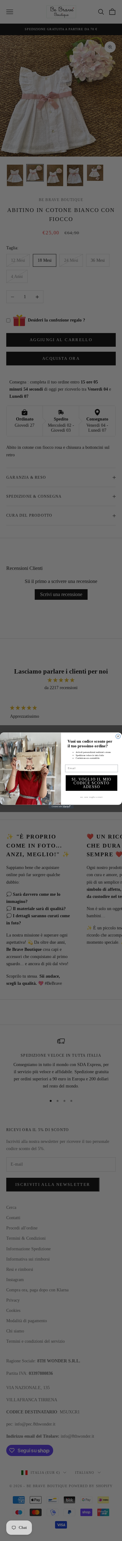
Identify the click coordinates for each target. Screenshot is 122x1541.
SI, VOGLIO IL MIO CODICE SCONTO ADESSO (92, 783)
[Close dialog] (118, 736)
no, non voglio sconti (91, 797)
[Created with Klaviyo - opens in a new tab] (61, 807)
